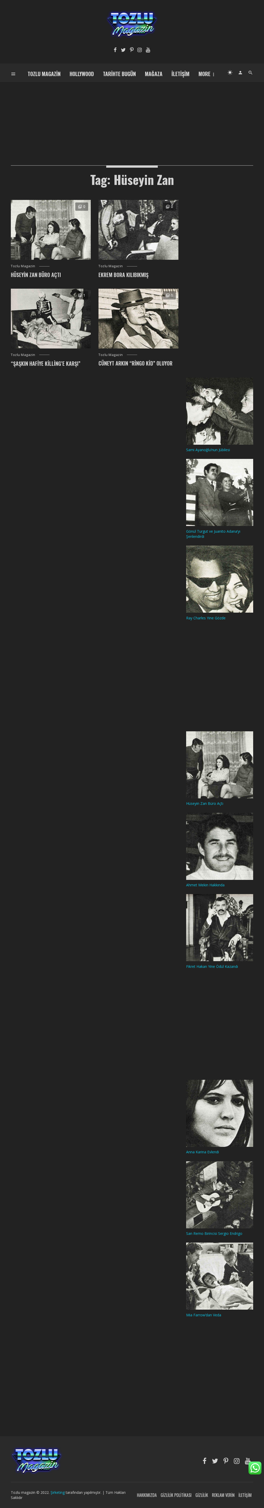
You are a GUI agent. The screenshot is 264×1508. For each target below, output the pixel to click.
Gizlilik (201, 1495)
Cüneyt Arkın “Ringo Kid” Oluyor (135, 363)
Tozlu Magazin (44, 74)
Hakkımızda (147, 1495)
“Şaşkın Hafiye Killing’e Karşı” (45, 363)
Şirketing (58, 1492)
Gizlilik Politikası (176, 1495)
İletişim (180, 74)
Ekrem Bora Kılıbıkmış (123, 274)
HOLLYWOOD (82, 74)
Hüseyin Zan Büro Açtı (36, 274)
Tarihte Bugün (119, 74)
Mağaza (153, 74)
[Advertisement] (132, 118)
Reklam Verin (223, 1495)
